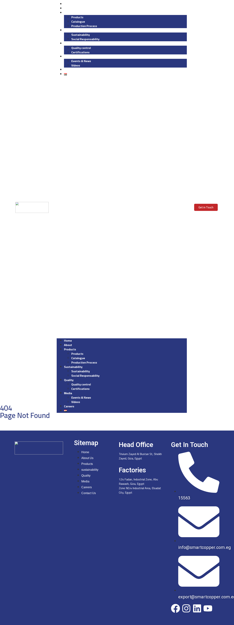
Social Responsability (85, 39)
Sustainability (80, 34)
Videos (75, 65)
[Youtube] (207, 608)
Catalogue (78, 21)
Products (70, 13)
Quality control (81, 48)
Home (68, 4)
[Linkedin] (197, 608)
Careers (69, 69)
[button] (122, 207)
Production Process (84, 26)
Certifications (80, 52)
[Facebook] (175, 608)
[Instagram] (186, 608)
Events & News (81, 61)
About (68, 8)
